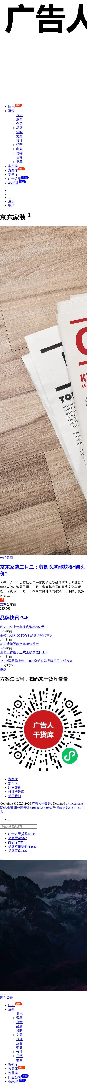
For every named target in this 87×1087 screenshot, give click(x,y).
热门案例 (6, 557)
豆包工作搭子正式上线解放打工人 (24, 652)
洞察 (19, 119)
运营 (19, 144)
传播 (19, 153)
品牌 (19, 127)
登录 (11, 205)
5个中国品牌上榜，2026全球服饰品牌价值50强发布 (36, 661)
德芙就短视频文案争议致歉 (19, 644)
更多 (3, 669)
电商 (19, 149)
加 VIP (13, 783)
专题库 (13, 174)
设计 (19, 140)
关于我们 (14, 796)
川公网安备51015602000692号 (35, 807)
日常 (19, 157)
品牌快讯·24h (14, 617)
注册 (11, 201)
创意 (19, 123)
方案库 (13, 779)
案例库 (13, 166)
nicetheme (76, 803)
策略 (19, 132)
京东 (3, 604)
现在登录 (6, 997)
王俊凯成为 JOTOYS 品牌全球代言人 (26, 635)
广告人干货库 (41, 803)
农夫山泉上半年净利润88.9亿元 (22, 627)
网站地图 (6, 807)
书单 (19, 161)
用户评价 (14, 787)
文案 (19, 136)
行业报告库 (16, 791)
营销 (11, 111)
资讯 (19, 115)
